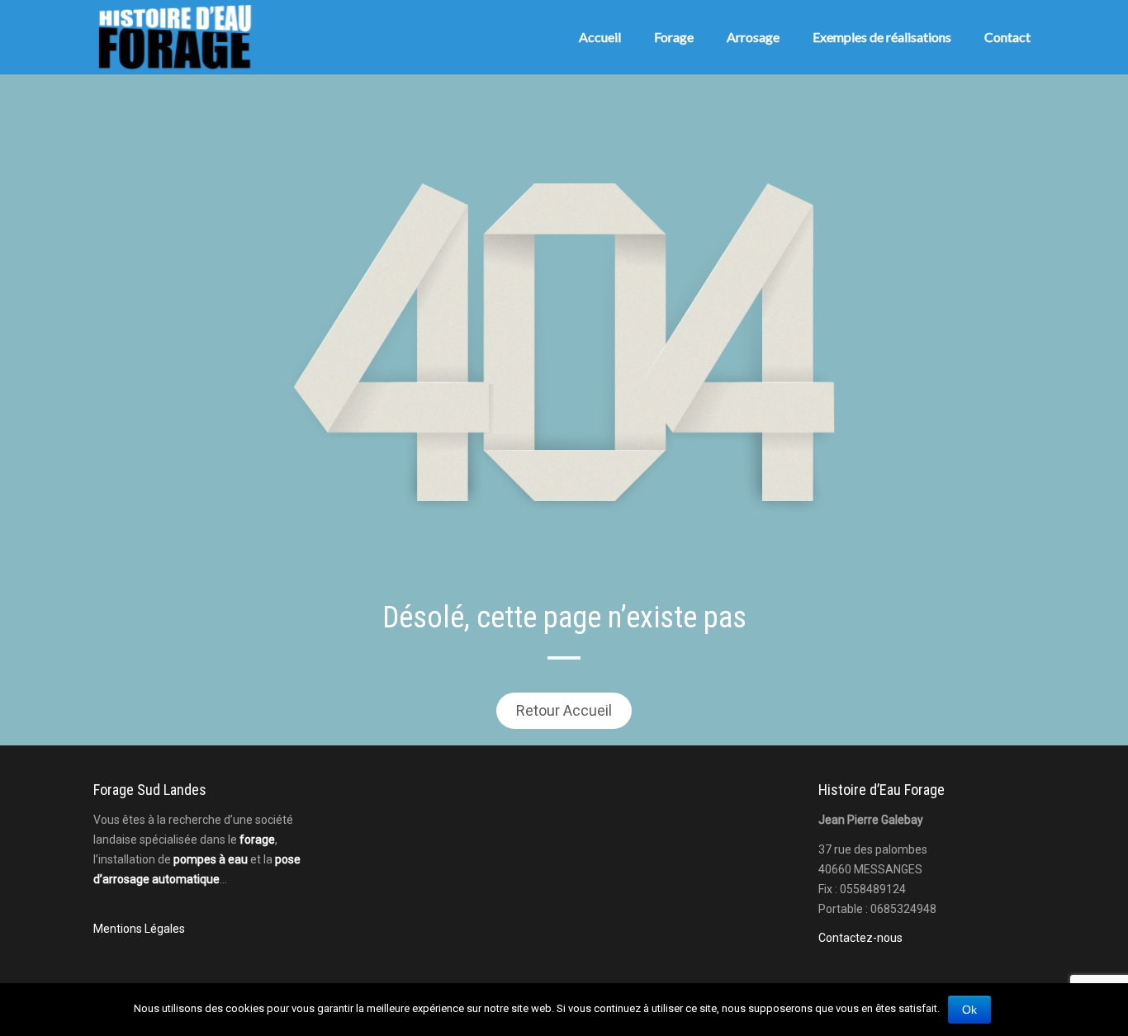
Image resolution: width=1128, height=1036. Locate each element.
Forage (674, 37)
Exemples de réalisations (882, 37)
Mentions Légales (139, 928)
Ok (969, 1009)
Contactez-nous (860, 937)
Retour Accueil (564, 710)
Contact (1007, 37)
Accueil (600, 37)
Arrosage (753, 37)
